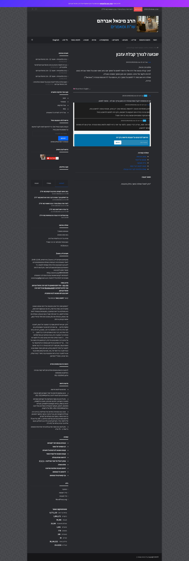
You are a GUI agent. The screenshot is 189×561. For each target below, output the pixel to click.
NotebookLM (50, 288)
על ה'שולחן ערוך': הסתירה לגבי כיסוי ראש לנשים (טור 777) (51, 197)
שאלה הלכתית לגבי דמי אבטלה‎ (134, 169)
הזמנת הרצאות (144, 40)
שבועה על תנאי (140, 159)
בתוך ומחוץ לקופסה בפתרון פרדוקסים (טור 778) (54, 191)
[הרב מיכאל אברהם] (125, 24)
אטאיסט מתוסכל (63, 231)
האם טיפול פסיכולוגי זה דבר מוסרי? (57, 242)
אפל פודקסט (62, 105)
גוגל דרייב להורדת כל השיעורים (56, 112)
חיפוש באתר (75, 40)
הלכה (146, 48)
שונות (86, 40)
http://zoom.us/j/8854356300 (57, 273)
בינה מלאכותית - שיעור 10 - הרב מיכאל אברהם (51, 76)
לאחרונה (61, 183)
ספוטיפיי (63, 102)
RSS (64, 109)
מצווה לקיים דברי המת (138, 166)
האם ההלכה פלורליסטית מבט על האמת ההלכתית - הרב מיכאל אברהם (50, 83)
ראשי (155, 40)
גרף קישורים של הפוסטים (58, 475)
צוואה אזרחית (141, 156)
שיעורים (116, 40)
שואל (149, 62)
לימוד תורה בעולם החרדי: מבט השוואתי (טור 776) (117, 9)
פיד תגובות (63, 496)
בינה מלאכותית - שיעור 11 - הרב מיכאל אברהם (51, 70)
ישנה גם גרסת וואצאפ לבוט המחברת (56, 293)
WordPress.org (61, 499)
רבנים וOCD (64, 246)
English (56, 40)
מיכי (150, 96)
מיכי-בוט (65, 285)
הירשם (118, 142)
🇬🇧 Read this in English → (82, 89)
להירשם (63, 138)
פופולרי (49, 183)
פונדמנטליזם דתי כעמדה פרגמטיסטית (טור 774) (54, 215)
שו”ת (134, 40)
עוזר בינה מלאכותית (106, 3)
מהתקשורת (105, 40)
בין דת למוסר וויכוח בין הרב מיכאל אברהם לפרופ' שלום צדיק (50, 66)
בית (155, 48)
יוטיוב (64, 98)
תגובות (37, 183)
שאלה (151, 48)
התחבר (64, 489)
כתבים (125, 40)
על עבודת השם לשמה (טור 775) (58, 209)
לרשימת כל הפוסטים (59, 472)
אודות (94, 40)
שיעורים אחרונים (63, 53)
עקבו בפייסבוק (64, 167)
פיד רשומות (63, 492)
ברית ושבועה (141, 163)
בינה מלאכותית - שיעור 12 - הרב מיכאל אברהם (51, 59)
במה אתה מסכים (63, 235)
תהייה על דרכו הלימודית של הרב (58, 238)
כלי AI (65, 40)
